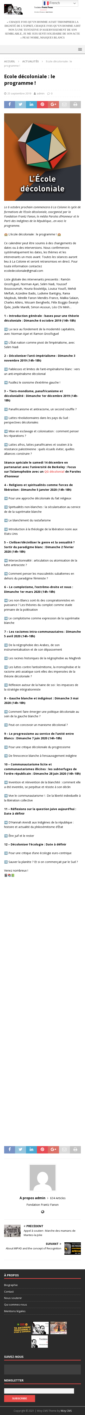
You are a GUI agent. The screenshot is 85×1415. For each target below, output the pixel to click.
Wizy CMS (66, 1411)
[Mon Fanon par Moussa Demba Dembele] (39, 1341)
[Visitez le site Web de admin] (42, 1212)
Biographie (11, 1285)
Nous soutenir (13, 1298)
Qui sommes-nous (15, 1304)
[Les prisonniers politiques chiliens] (58, 1328)
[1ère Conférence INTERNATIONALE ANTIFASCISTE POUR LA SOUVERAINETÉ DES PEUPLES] (22, 1328)
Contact (9, 1291)
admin (41, 93)
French (54, 3)
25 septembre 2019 (19, 93)
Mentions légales (15, 1311)
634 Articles (58, 1198)
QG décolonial (54, 471)
